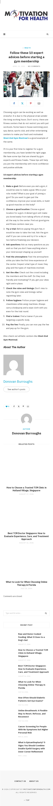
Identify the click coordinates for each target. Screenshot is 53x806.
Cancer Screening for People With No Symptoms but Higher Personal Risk (33, 729)
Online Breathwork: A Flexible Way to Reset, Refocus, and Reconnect (32, 713)
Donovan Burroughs (17, 381)
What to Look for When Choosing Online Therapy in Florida (26, 583)
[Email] (39, 103)
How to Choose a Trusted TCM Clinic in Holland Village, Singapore (26, 489)
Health (27, 48)
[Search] (48, 34)
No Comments (34, 66)
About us (34, 781)
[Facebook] (14, 103)
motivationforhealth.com (36, 789)
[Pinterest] (30, 103)
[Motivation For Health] (26, 15)
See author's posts (16, 389)
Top (27, 800)
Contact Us (20, 781)
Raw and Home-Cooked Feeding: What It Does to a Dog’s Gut (31, 637)
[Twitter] (22, 103)
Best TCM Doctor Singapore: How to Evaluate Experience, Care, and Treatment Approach (26, 536)
